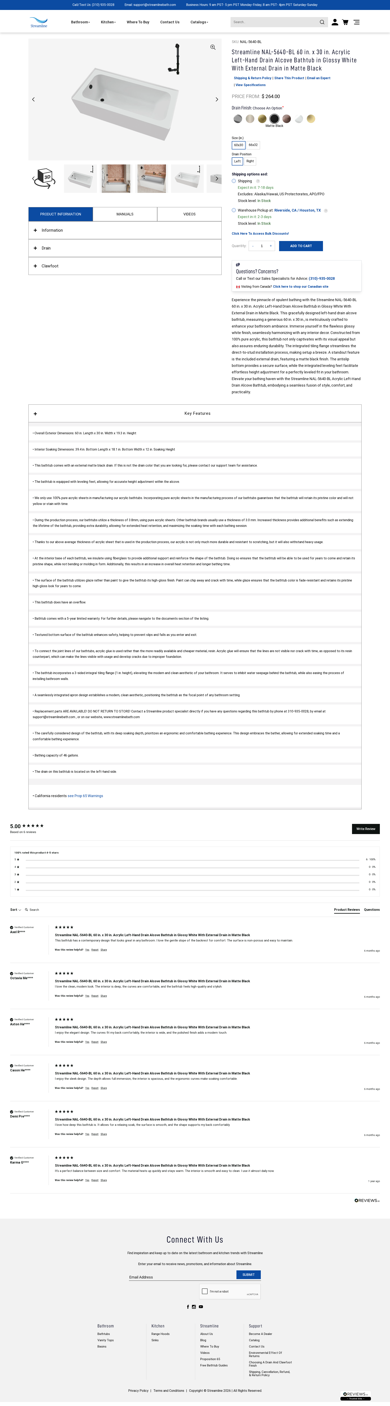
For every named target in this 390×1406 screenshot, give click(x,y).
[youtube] (201, 1307)
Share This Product (289, 78)
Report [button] (95, 949)
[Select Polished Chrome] (238, 119)
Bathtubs (104, 1334)
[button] (217, 99)
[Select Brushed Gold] (262, 119)
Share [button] (104, 949)
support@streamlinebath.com (154, 5)
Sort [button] (14, 910)
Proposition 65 (210, 1359)
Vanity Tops (106, 1340)
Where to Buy (209, 1346)
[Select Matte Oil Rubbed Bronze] (286, 119)
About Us (206, 1334)
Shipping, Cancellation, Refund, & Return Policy (269, 1373)
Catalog (254, 1340)
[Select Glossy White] (299, 119)
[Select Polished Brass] (311, 119)
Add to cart (301, 246)
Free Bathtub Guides (214, 1365)
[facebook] (188, 1307)
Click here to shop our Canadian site (300, 287)
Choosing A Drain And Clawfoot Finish (270, 1364)
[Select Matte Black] (274, 119)
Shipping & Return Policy (252, 78)
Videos (205, 1353)
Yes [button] (87, 949)
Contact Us (170, 22)
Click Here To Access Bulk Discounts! (260, 234)
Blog (203, 1340)
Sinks (155, 1340)
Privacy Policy (138, 1391)
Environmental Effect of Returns (265, 1354)
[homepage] (38, 22)
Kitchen (107, 22)
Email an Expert (318, 78)
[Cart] (345, 22)
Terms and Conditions (168, 1391)
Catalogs (198, 22)
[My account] (335, 22)
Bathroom (79, 22)
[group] (31, 826)
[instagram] (194, 1307)
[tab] (347, 911)
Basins (102, 1346)
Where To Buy (138, 22)
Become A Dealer (260, 1334)
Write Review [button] (365, 829)
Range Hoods (161, 1334)
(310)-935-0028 (322, 278)
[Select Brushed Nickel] (250, 119)
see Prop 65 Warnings (85, 796)
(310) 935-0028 (103, 5)
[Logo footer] (356, 1395)
